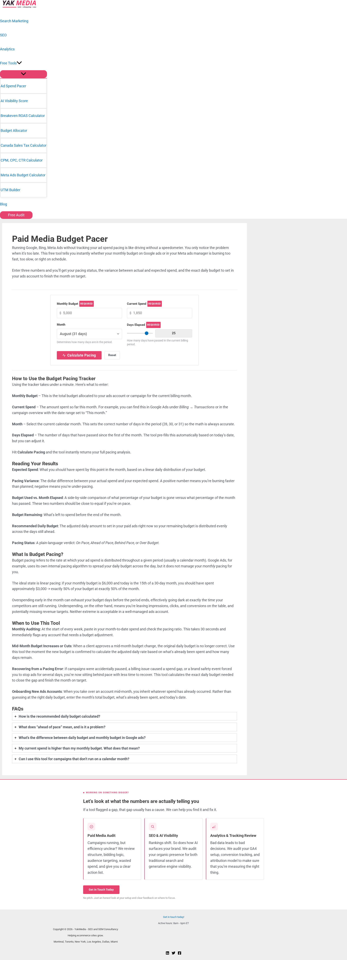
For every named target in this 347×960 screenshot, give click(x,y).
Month (61, 324)
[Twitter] (173, 953)
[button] (19, 63)
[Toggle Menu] (23, 74)
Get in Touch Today (101, 889)
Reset (112, 355)
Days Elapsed (143, 325)
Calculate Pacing (81, 355)
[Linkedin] (167, 953)
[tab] (124, 716)
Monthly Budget (75, 304)
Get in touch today (173, 916)
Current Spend (144, 304)
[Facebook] (179, 953)
